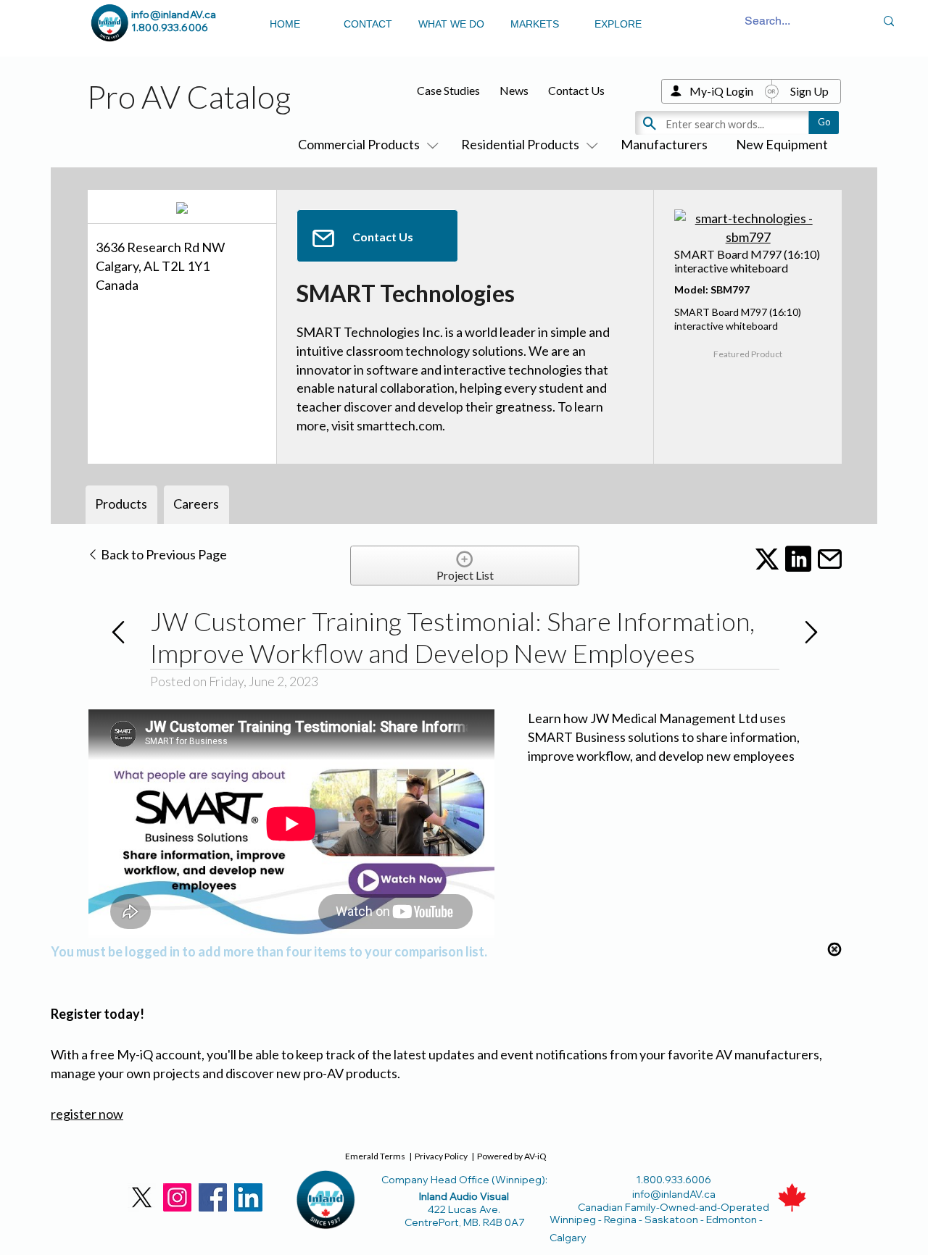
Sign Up (809, 91)
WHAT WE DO (451, 24)
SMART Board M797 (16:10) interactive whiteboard (747, 261)
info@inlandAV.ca (173, 14)
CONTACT (368, 24)
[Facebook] (213, 1197)
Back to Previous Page (163, 554)
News (514, 90)
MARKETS (534, 24)
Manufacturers (664, 144)
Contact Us (576, 90)
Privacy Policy (441, 1156)
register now (87, 1114)
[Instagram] (177, 1197)
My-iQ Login (721, 91)
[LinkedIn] (248, 1197)
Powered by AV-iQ (512, 1156)
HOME (285, 24)
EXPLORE (618, 24)
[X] (142, 1197)
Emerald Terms (375, 1156)
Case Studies (448, 90)
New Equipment (782, 144)
